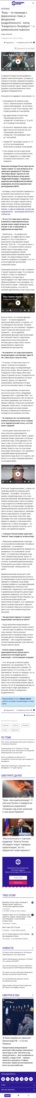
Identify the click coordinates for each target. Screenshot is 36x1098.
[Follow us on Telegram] (22, 1079)
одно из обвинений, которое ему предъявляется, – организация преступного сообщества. (17, 211)
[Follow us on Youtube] (12, 1079)
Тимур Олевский (6, 34)
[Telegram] (18, 1095)
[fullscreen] (33, 69)
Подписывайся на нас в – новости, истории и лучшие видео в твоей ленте (17, 701)
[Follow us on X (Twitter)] (8, 1079)
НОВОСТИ (7, 948)
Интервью (5, 9)
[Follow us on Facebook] (3, 1079)
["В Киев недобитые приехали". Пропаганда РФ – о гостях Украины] (18, 1017)
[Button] (9, 42)
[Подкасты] (31, 1079)
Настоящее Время (11, 299)
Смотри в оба (11, 995)
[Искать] (29, 1095)
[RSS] (26, 1079)
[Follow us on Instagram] (17, 1079)
